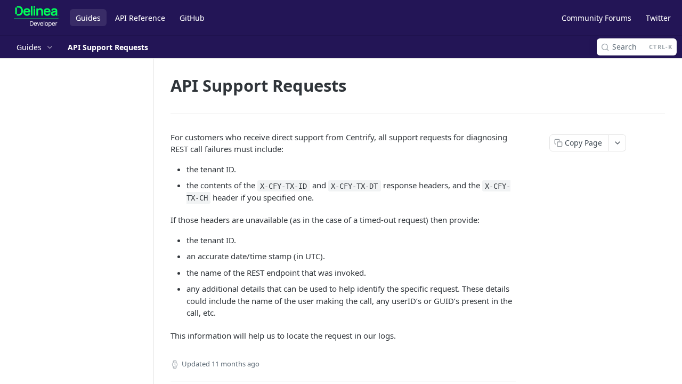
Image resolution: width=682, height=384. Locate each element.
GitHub (192, 18)
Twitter (658, 18)
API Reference (140, 18)
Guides (88, 18)
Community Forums (596, 18)
